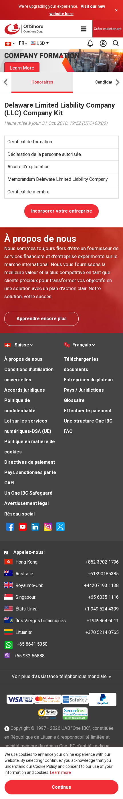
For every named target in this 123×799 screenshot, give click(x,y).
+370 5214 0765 (67, 632)
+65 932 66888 (29, 656)
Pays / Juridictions (84, 390)
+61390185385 (67, 573)
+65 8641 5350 (32, 644)
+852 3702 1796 (67, 562)
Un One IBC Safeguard (28, 493)
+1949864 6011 (67, 620)
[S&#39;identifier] (103, 43)
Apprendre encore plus (42, 318)
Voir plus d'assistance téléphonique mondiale (60, 676)
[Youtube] (22, 526)
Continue (61, 787)
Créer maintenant (108, 29)
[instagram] (47, 526)
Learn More (22, 68)
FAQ (68, 431)
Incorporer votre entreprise (61, 211)
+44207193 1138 (67, 585)
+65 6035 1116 (67, 597)
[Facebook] (10, 526)
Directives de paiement (29, 462)
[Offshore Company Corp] (25, 28)
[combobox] (40, 43)
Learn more (60, 772)
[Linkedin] (35, 526)
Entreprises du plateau (88, 379)
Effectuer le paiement (88, 410)
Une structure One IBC (88, 421)
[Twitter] (60, 526)
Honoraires (42, 82)
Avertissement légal (26, 503)
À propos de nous (23, 359)
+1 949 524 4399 (67, 609)
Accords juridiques (24, 390)
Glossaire (74, 400)
